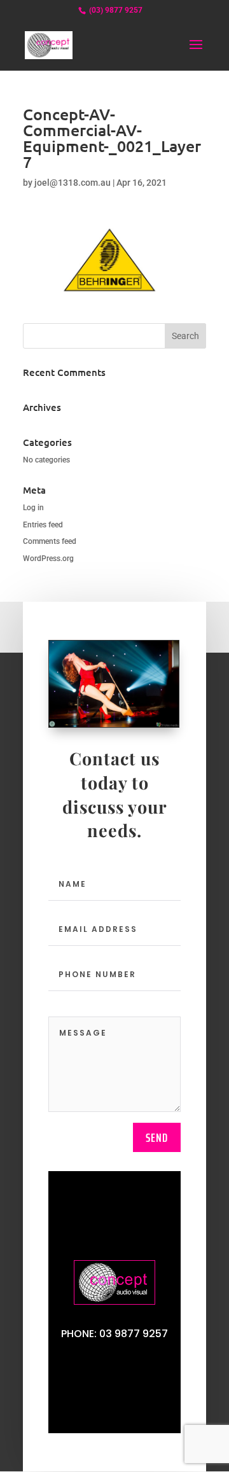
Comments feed (49, 541)
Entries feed (43, 524)
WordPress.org (48, 558)
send (157, 1137)
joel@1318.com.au (72, 182)
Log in (33, 507)
